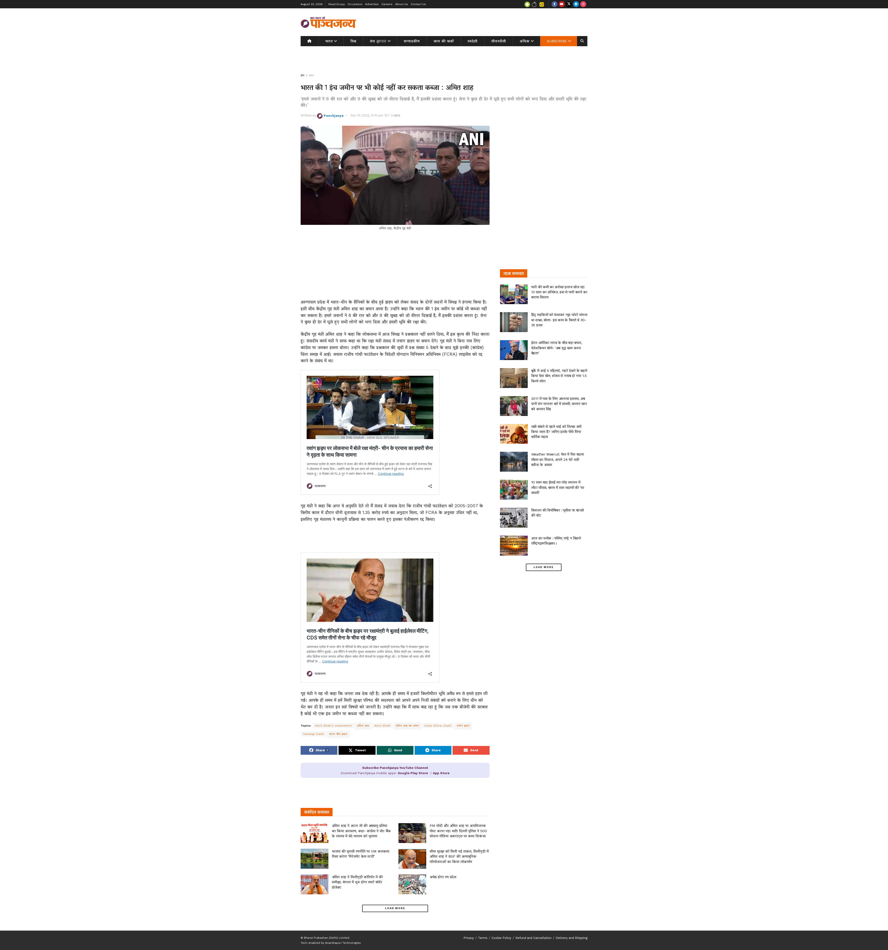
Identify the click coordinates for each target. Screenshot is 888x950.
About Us (401, 4)
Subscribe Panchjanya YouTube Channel (395, 768)
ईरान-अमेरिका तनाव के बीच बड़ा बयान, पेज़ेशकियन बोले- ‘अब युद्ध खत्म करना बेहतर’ (556, 347)
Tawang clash (313, 734)
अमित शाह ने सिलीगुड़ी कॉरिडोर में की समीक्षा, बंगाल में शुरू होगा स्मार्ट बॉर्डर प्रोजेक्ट (357, 882)
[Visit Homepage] (328, 22)
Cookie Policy (501, 938)
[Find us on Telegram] (576, 4)
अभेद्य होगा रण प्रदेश (443, 877)
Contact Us (418, 4)
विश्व (353, 41)
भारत (329, 41)
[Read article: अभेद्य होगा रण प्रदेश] (412, 884)
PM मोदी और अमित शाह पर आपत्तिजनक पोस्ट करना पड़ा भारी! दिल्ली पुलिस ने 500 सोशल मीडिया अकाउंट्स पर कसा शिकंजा (458, 830)
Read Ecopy (336, 4)
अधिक (525, 41)
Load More (395, 908)
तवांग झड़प (463, 725)
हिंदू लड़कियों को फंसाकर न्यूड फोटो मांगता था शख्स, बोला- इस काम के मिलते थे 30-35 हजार (559, 319)
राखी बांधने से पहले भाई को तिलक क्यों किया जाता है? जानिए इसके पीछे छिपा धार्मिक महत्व (556, 431)
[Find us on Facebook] (555, 4)
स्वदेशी (473, 41)
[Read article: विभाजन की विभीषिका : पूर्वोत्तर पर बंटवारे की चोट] (514, 518)
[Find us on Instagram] (583, 4)
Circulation (355, 4)
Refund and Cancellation (533, 938)
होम (302, 75)
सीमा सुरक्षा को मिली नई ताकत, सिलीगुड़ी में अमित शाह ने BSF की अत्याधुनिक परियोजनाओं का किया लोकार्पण (459, 856)
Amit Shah (382, 725)
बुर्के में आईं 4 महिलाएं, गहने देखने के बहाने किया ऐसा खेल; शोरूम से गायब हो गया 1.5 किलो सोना (559, 375)
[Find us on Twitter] (569, 4)
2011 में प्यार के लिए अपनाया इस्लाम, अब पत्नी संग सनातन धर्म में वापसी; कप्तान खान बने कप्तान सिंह (559, 403)
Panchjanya (334, 115)
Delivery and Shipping (571, 938)
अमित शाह (363, 725)
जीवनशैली (498, 41)
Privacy (468, 938)
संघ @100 (378, 41)
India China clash (437, 725)
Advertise (372, 4)
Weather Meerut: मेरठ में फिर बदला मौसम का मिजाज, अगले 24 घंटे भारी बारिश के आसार (557, 459)
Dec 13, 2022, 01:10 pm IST (369, 115)
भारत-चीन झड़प (338, 734)
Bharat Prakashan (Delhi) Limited (326, 937)
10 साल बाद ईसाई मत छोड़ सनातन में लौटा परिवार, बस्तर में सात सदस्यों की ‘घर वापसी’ (557, 487)
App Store (441, 773)
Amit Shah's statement (333, 725)
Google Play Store (413, 773)
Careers (386, 4)
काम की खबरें (444, 41)
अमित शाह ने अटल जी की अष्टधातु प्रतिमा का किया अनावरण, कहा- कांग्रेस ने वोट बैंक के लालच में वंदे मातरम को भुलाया (361, 830)
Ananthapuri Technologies (343, 942)
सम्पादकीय (412, 41)
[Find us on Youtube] (562, 4)
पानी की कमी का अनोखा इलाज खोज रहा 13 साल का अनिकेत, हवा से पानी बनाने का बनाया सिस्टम (559, 292)
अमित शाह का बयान (407, 725)
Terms (482, 938)
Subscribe (557, 41)
